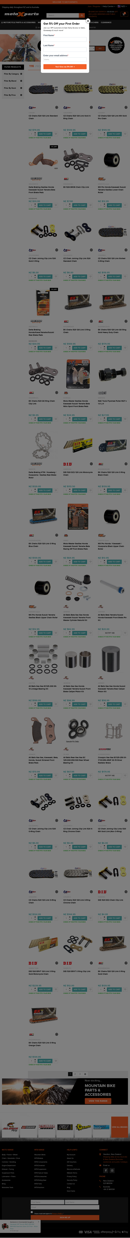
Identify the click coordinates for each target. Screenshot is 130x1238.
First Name (48, 35)
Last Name (48, 45)
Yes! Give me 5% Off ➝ (65, 67)
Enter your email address (55, 55)
